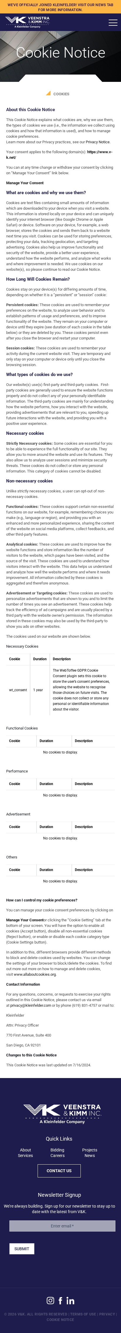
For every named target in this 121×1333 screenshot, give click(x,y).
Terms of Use (83, 1314)
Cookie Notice (60, 1320)
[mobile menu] (113, 23)
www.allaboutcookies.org (35, 974)
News (90, 1155)
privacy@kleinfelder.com (30, 1005)
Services (25, 1155)
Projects (89, 1150)
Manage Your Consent (24, 183)
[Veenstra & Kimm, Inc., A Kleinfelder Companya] (25, 22)
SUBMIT (21, 1248)
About (25, 1150)
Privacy (107, 1314)
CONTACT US (59, 1170)
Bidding (57, 1150)
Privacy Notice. (98, 142)
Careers (58, 1155)
